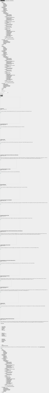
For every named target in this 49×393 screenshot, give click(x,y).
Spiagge (6, 80)
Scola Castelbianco (8, 383)
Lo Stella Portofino (8, 381)
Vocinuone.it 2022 (2, 303)
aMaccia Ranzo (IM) (8, 14)
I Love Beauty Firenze (9, 68)
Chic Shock (3, 328)
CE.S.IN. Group (4, 340)
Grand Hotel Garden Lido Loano (10, 17)
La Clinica (3, 334)
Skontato (3, 341)
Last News (4, 11)
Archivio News (5, 12)
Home (2, 45)
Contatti (3, 44)
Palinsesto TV (5, 52)
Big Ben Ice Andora (8, 26)
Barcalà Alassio (8, 28)
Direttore (4, 3)
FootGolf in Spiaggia (5, 84)
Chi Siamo (3, 2)
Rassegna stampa (5, 10)
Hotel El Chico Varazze (9, 61)
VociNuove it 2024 (2, 139)
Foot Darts (4, 43)
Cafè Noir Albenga (8, 66)
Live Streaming (4, 50)
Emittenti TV (5, 9)
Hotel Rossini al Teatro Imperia (10, 19)
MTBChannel (3, 339)
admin (1, 109)
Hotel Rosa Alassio (8, 18)
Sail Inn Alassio (8, 34)
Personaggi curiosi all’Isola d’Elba (4, 215)
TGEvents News (4, 358)
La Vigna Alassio (8, 33)
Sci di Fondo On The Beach (6, 41)
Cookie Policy (5, 6)
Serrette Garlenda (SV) (9, 59)
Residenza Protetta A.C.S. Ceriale (10, 21)
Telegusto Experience (6, 13)
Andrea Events (3, 327)
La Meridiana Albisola (9, 75)
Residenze (6, 64)
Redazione (4, 351)
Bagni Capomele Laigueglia (9, 37)
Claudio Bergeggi (8, 73)
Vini (5, 38)
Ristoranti (6, 29)
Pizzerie (6, 27)
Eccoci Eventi (3, 39)
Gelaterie (6, 25)
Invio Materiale (5, 48)
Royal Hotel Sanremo (9, 367)
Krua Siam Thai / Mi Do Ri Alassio (10, 31)
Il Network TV (3, 7)
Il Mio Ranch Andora (9, 15)
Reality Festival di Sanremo (6, 42)
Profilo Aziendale (5, 40)
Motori (2, 329)
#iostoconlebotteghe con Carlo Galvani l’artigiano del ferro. (7, 260)
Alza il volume (3, 326)
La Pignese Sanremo (8, 32)
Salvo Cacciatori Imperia (9, 35)
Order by (2, 95)
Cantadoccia (4, 390)
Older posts (2, 323)
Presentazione (5, 8)
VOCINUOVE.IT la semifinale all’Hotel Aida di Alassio (7, 318)
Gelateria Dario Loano (9, 374)
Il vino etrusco (2, 108)
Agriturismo (6, 57)
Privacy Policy (5, 5)
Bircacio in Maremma (3, 184)
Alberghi (6, 16)
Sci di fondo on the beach (5, 345)
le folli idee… (3, 335)
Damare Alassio (8, 30)
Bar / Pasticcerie (7, 22)
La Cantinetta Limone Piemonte (10, 82)
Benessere (6, 23)
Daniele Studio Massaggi (9, 24)
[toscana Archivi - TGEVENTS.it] (9, 0)
